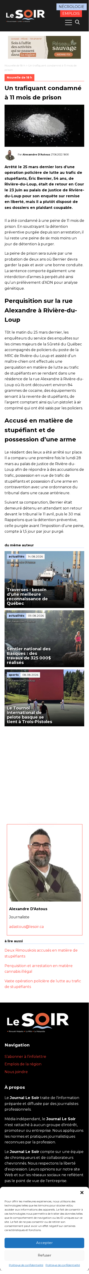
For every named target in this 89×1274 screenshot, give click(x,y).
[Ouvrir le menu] (68, 22)
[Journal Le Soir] (26, 15)
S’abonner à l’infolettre (25, 1056)
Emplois (71, 13)
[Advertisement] (44, 773)
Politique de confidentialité (26, 1265)
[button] (82, 1192)
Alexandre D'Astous (36, 154)
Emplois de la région (23, 1064)
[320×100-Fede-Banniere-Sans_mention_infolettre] (44, 47)
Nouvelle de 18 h (15, 65)
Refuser (44, 1255)
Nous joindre (16, 1072)
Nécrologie (71, 7)
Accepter (44, 1243)
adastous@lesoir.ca (26, 926)
